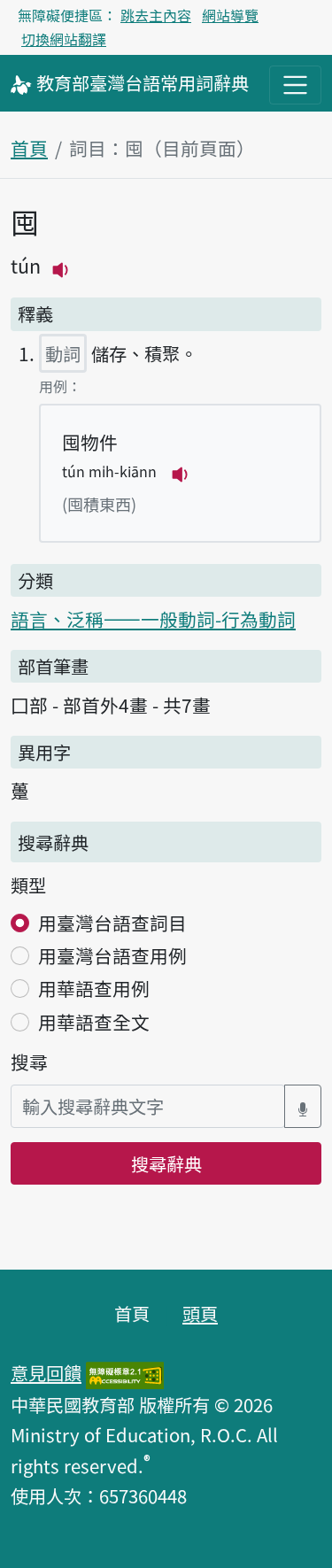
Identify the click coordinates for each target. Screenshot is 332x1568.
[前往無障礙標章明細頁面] (125, 1372)
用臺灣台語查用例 (112, 955)
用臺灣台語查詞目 (112, 922)
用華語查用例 (94, 988)
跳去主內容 (155, 15)
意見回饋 (46, 1372)
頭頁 (200, 1313)
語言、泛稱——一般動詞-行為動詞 (153, 619)
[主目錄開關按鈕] (295, 85)
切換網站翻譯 (63, 39)
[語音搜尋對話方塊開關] (302, 1106)
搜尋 (29, 1061)
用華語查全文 (94, 1021)
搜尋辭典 (166, 1163)
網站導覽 (230, 15)
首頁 (29, 148)
